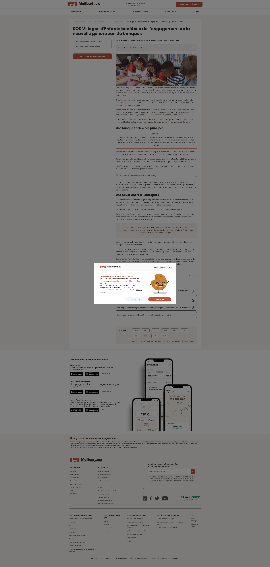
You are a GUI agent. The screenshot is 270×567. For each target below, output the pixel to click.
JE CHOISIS (136, 299)
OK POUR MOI (160, 299)
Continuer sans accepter (162, 269)
